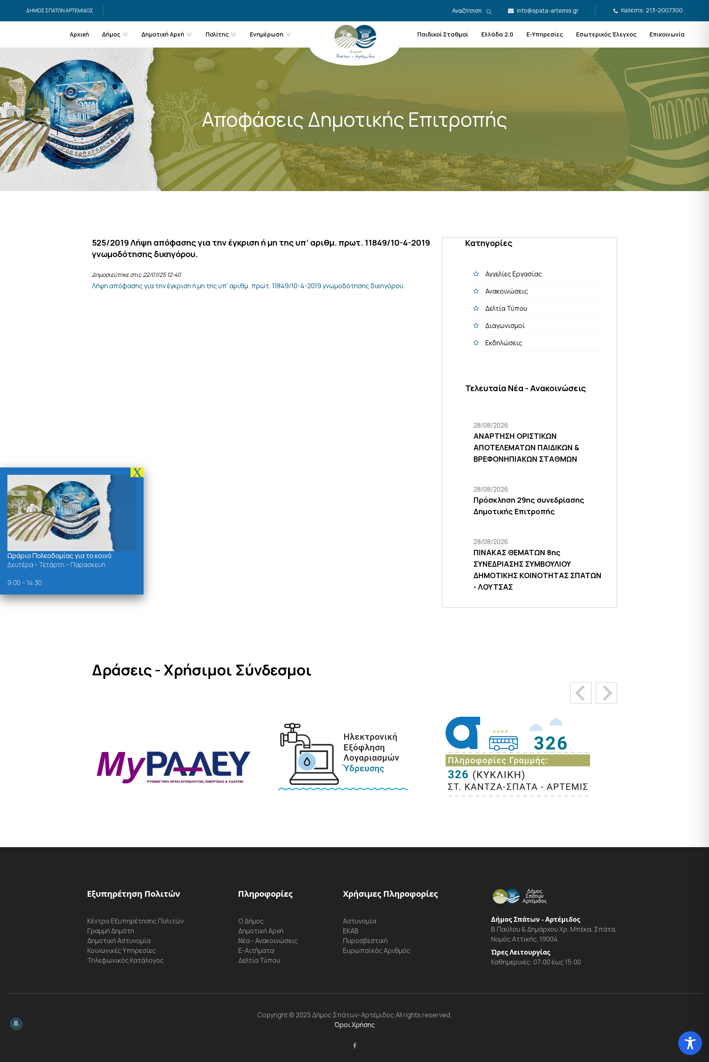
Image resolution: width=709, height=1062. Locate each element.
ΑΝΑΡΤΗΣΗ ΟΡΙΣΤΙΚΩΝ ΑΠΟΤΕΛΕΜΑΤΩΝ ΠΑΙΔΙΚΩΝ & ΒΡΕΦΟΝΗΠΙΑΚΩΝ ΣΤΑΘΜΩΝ (526, 447)
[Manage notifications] (16, 1023)
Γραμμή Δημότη (110, 930)
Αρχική (79, 34)
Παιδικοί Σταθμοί (442, 34)
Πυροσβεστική (365, 940)
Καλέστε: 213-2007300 (652, 10)
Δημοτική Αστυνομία (119, 940)
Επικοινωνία (667, 34)
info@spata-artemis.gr (548, 10)
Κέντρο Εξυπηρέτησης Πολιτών (135, 920)
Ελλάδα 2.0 (497, 34)
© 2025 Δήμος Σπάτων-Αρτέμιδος (341, 1014)
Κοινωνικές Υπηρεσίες (121, 950)
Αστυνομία (359, 920)
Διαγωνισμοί (505, 325)
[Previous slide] (581, 693)
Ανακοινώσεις (506, 291)
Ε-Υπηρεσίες (544, 34)
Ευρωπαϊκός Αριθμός (376, 950)
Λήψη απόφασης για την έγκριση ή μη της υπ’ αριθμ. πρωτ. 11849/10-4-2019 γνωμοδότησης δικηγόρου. (248, 285)
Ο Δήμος (251, 920)
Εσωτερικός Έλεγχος (606, 34)
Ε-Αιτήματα (256, 950)
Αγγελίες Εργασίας (513, 273)
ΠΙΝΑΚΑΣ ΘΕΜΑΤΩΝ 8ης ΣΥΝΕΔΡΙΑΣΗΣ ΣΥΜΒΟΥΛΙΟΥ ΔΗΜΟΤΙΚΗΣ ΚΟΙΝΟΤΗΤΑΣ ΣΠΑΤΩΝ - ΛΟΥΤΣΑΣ (537, 569)
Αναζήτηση (467, 10)
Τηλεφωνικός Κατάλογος (125, 960)
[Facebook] (355, 1045)
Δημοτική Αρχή (261, 930)
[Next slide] (606, 693)
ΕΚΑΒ (351, 930)
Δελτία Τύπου (506, 308)
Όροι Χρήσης (354, 1024)
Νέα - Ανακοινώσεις (268, 940)
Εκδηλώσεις (503, 342)
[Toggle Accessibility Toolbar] (690, 1043)
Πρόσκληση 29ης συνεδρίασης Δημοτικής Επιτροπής (528, 505)
